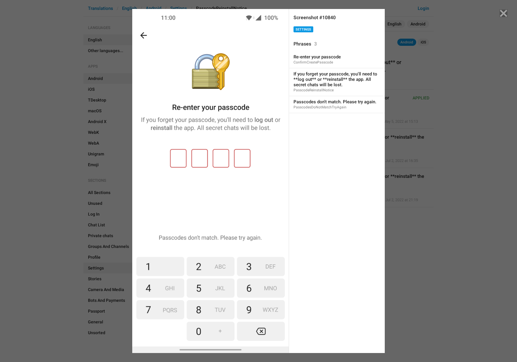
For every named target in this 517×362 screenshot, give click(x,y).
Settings (303, 29)
